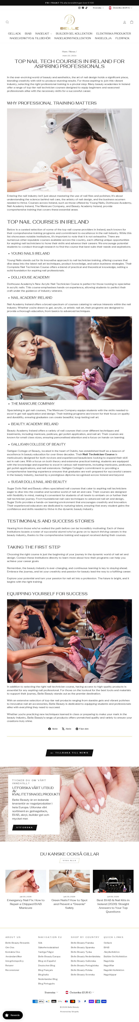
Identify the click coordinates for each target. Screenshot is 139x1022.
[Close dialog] (88, 484)
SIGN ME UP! (69, 526)
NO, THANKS (69, 534)
